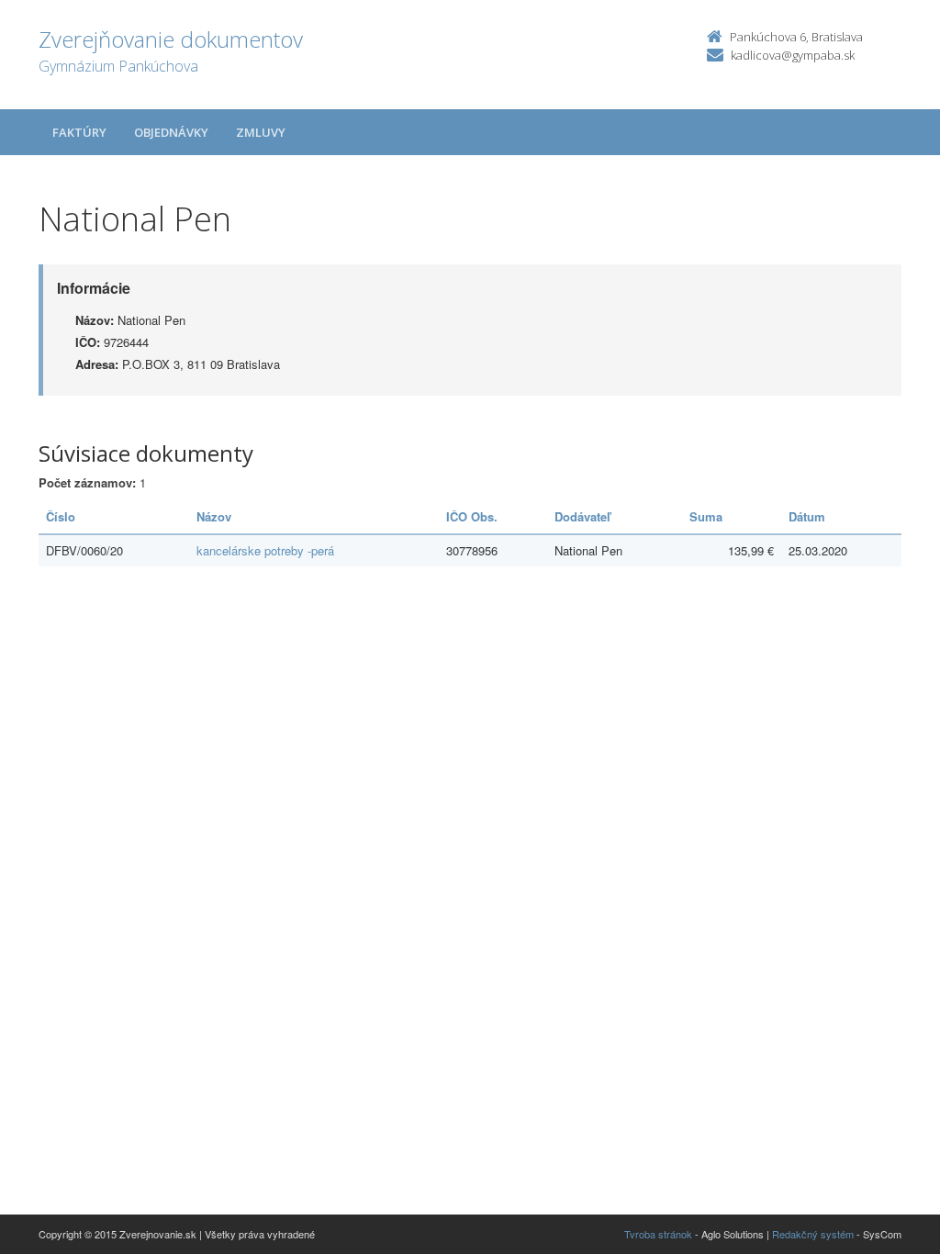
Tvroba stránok (658, 1233)
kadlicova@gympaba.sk (793, 55)
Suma (705, 516)
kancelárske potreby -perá (265, 550)
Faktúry (79, 132)
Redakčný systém (813, 1233)
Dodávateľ (582, 516)
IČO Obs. (472, 516)
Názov (213, 516)
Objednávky (171, 132)
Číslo (60, 516)
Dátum (807, 516)
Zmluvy (260, 132)
